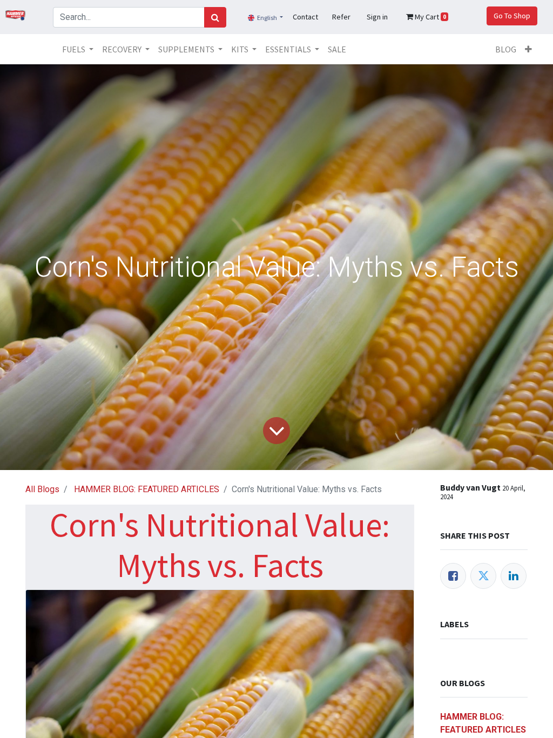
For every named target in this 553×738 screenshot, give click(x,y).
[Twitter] (483, 576)
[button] (528, 49)
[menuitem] (336, 49)
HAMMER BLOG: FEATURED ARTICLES (146, 489)
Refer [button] (341, 17)
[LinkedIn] (514, 576)
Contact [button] (305, 17)
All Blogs (42, 489)
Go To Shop (512, 16)
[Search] (215, 17)
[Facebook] (453, 576)
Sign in (377, 17)
